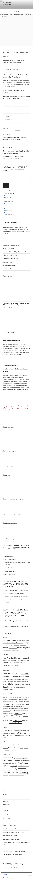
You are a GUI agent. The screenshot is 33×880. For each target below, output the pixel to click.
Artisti (7, 116)
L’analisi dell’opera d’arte (9, 825)
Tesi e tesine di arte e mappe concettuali (14, 851)
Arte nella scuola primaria (9, 848)
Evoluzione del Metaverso (10, 265)
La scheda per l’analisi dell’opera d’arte (13, 832)
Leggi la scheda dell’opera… (15, 354)
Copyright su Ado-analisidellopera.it (12, 854)
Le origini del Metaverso (9, 269)
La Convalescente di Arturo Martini (14, 593)
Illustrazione (6, 801)
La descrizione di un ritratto (10, 835)
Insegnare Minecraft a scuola (11, 245)
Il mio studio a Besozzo (10, 559)
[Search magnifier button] (6, 185)
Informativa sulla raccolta (10, 878)
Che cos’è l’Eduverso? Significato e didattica (15, 252)
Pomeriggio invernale (10, 571)
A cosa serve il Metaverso (10, 255)
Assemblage (6, 804)
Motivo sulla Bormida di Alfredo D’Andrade (16, 590)
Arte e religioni (6, 98)
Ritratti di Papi (15, 98)
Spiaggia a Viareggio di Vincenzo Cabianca (16, 597)
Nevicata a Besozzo (10, 568)
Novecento (8, 119)
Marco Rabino (19, 50)
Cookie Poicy (6, 818)
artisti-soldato (13, 375)
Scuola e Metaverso (8, 248)
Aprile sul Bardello (9, 556)
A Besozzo (7, 553)
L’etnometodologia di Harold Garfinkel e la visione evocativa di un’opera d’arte (16, 304)
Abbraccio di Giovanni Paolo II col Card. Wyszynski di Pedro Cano (16, 76)
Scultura (5, 794)
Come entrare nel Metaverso (10, 258)
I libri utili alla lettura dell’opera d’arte (12, 829)
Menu (17, 11)
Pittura (4, 791)
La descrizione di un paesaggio (11, 839)
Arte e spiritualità (25, 96)
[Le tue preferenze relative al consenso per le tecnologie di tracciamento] (30, 877)
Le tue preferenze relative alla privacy (18, 874)
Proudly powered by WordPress (11, 868)
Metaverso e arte (7, 262)
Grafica (5, 798)
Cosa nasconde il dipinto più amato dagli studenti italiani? (16, 152)
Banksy (28, 348)
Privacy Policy (6, 815)
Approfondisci (22, 108)
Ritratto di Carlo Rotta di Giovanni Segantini (16, 626)
